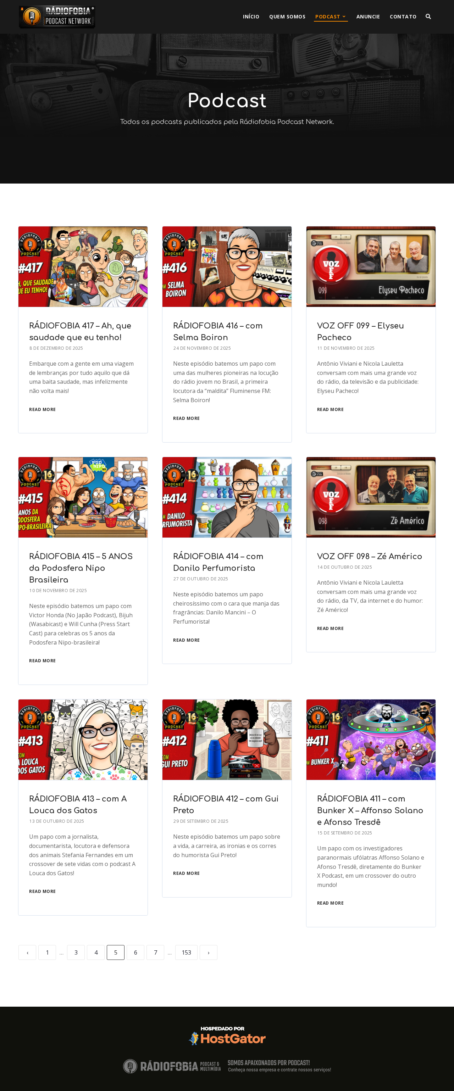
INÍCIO (251, 16)
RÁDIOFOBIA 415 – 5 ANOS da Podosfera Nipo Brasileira (81, 568)
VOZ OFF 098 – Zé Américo (369, 556)
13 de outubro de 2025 (56, 821)
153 (186, 952)
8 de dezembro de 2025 (56, 348)
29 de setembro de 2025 (200, 821)
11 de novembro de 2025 (346, 348)
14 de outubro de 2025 (344, 567)
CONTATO (403, 16)
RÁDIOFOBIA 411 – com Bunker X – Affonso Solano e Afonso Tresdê (370, 811)
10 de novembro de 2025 (58, 590)
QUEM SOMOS (287, 16)
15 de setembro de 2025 (344, 833)
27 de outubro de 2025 (200, 579)
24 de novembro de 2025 (202, 348)
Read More (42, 409)
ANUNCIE (368, 16)
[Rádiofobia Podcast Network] (57, 17)
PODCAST (327, 16)
